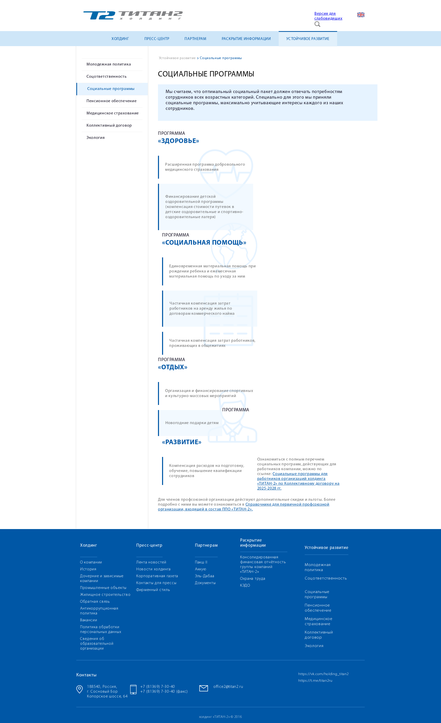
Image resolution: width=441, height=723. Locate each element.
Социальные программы (111, 89)
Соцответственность (107, 77)
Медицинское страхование (113, 113)
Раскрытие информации (246, 39)
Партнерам (195, 39)
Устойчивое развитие (307, 39)
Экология (96, 138)
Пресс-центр (156, 39)
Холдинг (120, 39)
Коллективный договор (109, 126)
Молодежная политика (109, 64)
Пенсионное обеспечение (112, 101)
